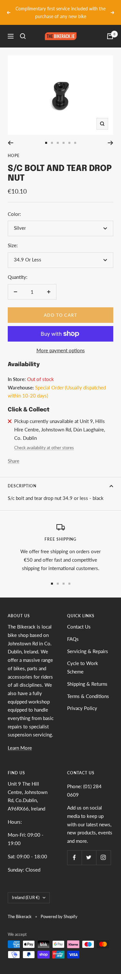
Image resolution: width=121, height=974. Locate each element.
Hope (14, 147)
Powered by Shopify (59, 908)
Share (13, 453)
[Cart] (110, 29)
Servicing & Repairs (87, 643)
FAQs (73, 631)
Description (22, 478)
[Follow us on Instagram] (103, 849)
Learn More (20, 740)
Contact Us (79, 619)
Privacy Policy (82, 701)
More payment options (60, 342)
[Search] (23, 29)
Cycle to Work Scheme (82, 660)
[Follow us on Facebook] (74, 849)
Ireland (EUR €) (25, 890)
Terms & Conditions (88, 688)
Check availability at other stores (44, 440)
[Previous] (10, 135)
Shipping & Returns (87, 676)
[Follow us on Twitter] (89, 849)
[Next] (110, 135)
